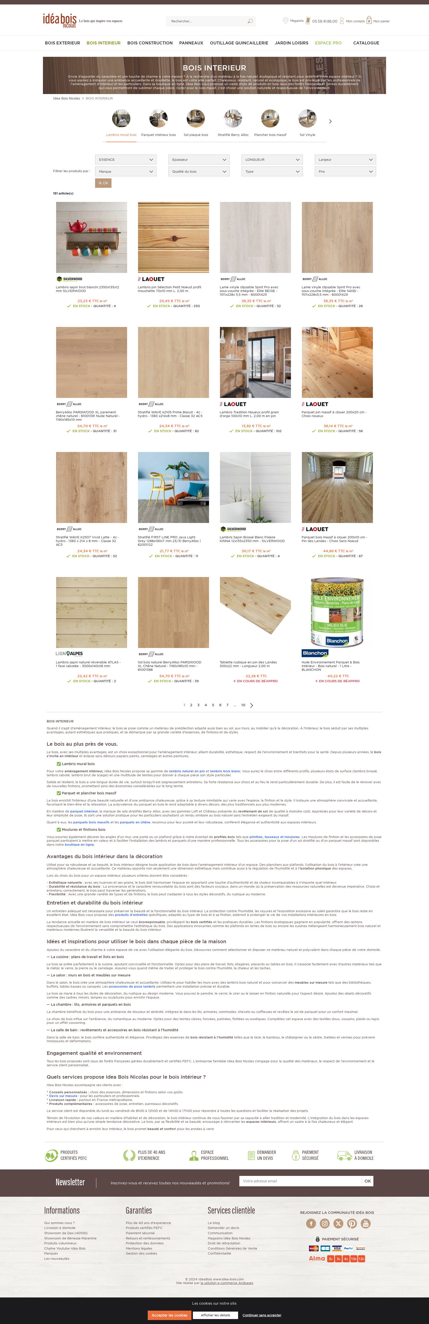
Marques (51, 1253)
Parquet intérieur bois (158, 135)
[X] (338, 1223)
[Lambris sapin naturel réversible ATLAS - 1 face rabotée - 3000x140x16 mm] (91, 612)
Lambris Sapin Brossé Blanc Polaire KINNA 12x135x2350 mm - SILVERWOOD (252, 539)
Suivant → (251, 705)
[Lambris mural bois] (121, 118)
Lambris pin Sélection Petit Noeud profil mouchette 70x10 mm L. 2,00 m (169, 289)
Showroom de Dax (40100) (66, 1233)
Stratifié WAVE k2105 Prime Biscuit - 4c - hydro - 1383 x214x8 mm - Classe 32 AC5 (170, 414)
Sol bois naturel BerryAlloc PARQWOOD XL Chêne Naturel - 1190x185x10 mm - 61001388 (169, 666)
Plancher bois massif (270, 135)
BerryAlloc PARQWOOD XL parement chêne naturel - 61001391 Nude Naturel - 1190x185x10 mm (88, 415)
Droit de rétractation (224, 1243)
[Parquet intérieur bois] (158, 118)
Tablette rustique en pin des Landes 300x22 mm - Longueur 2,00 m (248, 664)
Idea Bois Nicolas (66, 98)
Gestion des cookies (141, 1253)
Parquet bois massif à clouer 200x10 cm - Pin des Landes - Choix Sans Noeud (334, 539)
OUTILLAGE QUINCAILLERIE (239, 43)
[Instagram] (325, 1223)
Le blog (214, 1223)
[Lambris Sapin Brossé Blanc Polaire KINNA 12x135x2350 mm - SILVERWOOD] (255, 487)
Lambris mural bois (121, 135)
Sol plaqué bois (196, 135)
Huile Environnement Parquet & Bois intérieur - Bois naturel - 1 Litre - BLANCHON (330, 666)
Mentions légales (139, 1248)
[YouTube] (366, 1223)
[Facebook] (311, 1223)
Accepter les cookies (169, 1315)
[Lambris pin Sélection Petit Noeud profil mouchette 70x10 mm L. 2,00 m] (173, 237)
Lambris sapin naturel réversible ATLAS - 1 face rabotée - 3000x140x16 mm (88, 664)
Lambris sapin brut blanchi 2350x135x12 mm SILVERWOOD (87, 289)
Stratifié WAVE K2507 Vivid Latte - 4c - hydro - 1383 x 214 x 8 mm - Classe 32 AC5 (87, 541)
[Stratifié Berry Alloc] (233, 118)
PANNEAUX (191, 43)
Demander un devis (223, 1228)
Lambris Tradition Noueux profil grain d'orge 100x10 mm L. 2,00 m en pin (249, 414)
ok (105, 183)
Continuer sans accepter (262, 1315)
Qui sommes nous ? (59, 1223)
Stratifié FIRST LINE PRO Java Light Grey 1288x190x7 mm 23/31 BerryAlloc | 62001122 (169, 541)
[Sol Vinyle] (307, 118)
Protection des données (145, 1243)
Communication (220, 1233)
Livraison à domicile (59, 1228)
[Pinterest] (352, 1223)
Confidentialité (219, 1253)
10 (243, 705)
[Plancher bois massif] (270, 118)
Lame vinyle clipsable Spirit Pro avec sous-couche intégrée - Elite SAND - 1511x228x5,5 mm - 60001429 (331, 290)
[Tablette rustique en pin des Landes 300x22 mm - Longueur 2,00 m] (255, 612)
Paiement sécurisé (140, 1233)
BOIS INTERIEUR (104, 43)
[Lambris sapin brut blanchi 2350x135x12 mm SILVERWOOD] (91, 237)
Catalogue (366, 43)
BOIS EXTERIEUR (62, 43)
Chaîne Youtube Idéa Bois (64, 1248)
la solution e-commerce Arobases (227, 1283)
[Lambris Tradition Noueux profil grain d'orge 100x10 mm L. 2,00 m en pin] (255, 362)
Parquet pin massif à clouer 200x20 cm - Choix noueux (334, 414)
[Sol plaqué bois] (195, 118)
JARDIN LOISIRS (291, 43)
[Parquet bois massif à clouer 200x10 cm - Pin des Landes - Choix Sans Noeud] (337, 487)
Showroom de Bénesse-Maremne (70, 1238)
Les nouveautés (56, 1258)
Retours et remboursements (148, 1238)
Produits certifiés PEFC (144, 1228)
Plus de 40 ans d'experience (148, 1223)
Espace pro (328, 43)
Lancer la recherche (250, 22)
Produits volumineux (60, 1243)
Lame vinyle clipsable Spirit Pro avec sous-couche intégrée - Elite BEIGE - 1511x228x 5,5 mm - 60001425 (249, 290)
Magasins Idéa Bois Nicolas (229, 1238)
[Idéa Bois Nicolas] (59, 20)
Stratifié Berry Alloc (233, 135)
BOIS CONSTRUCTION (150, 43)
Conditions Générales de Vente (232, 1248)
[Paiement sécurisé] (337, 1248)
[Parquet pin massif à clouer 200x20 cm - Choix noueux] (337, 362)
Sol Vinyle (307, 135)
